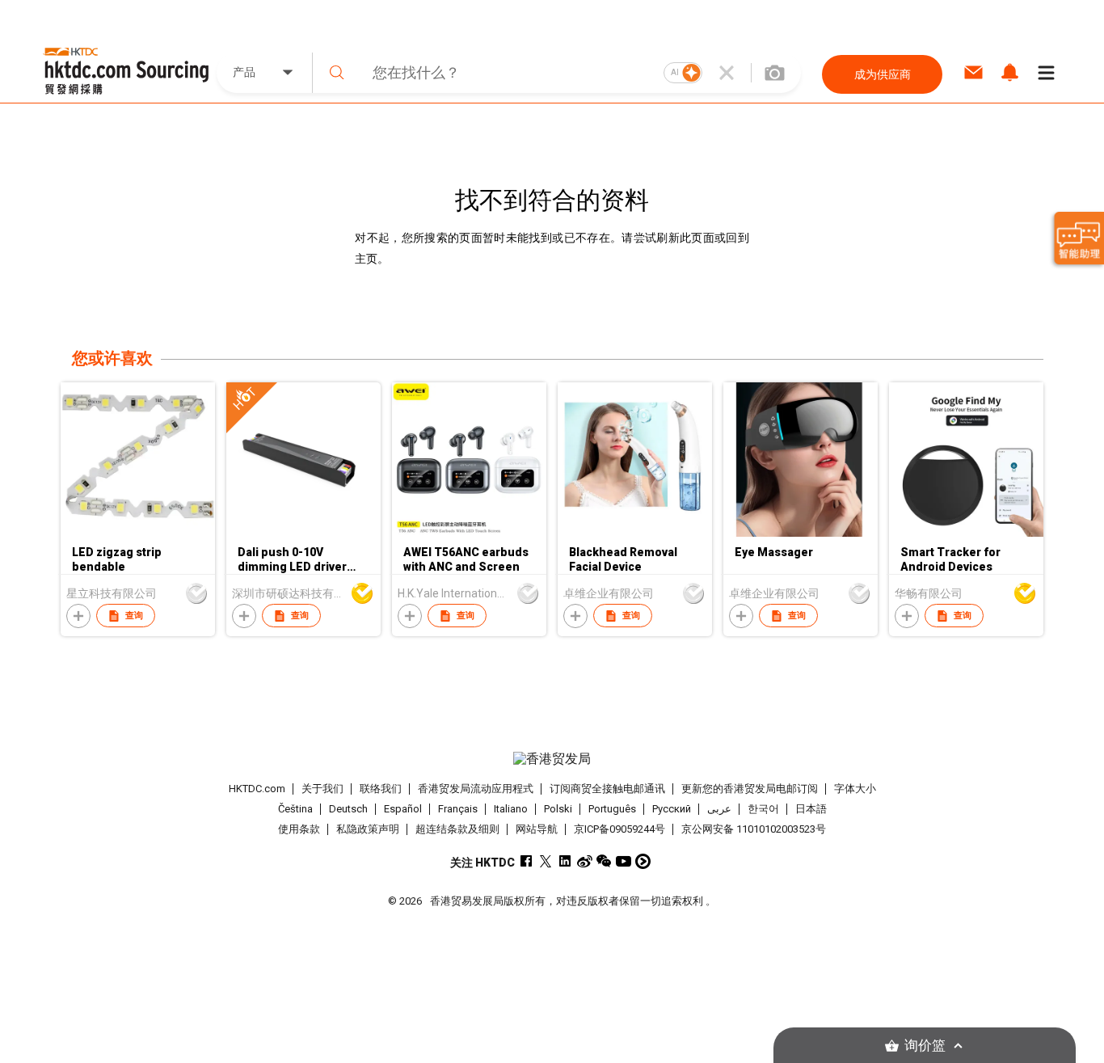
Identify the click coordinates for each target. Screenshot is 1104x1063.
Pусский (671, 809)
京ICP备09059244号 (619, 829)
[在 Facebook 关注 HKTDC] (526, 861)
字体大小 (855, 788)
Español (403, 809)
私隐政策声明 (367, 829)
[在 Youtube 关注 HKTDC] (623, 861)
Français (458, 809)
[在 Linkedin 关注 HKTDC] (565, 861)
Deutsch (348, 809)
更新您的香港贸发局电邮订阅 (749, 788)
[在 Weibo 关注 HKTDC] (584, 861)
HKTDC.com (257, 788)
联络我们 (381, 788)
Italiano (511, 809)
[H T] (303, 532)
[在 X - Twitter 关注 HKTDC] (546, 861)
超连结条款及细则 (457, 829)
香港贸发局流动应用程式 (475, 788)
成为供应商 (882, 74)
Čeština (295, 809)
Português (612, 809)
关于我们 (322, 788)
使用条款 (299, 829)
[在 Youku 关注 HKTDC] (643, 861)
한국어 (763, 809)
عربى (719, 809)
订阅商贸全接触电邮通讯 (607, 788)
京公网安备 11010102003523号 (753, 829)
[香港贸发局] (552, 759)
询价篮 (925, 1045)
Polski (558, 809)
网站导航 (537, 829)
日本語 (811, 809)
